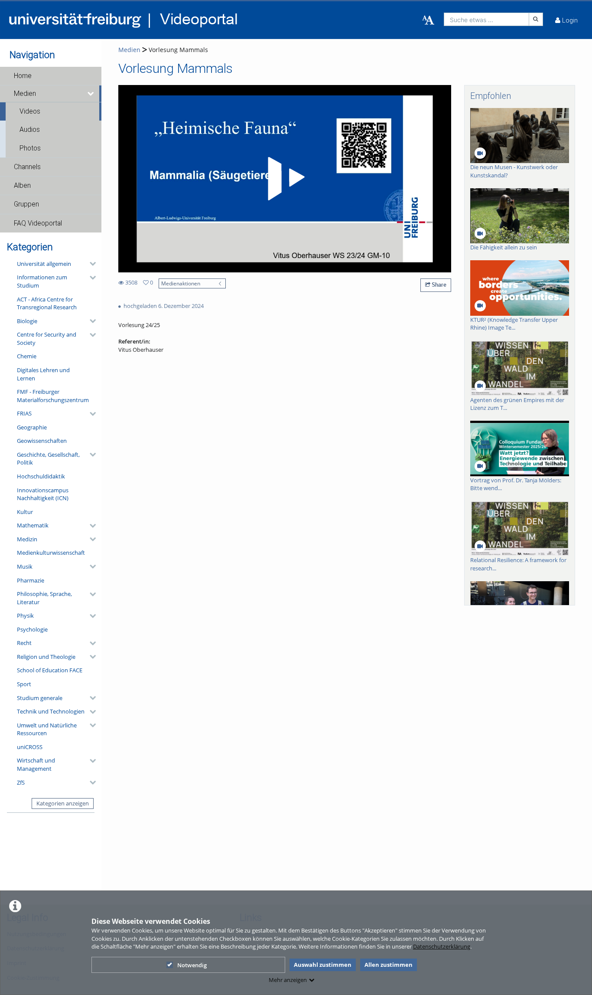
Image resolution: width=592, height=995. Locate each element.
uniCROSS (29, 747)
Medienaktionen (180, 283)
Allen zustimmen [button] (388, 965)
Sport (24, 684)
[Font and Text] (428, 20)
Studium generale (39, 698)
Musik (25, 566)
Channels (27, 167)
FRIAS (24, 413)
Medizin (27, 539)
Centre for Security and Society (46, 339)
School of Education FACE (49, 670)
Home (23, 76)
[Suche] (536, 19)
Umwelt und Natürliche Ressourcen (47, 729)
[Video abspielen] (284, 178)
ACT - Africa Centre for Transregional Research (47, 303)
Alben (22, 186)
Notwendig (192, 965)
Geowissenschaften (42, 441)
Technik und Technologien (51, 711)
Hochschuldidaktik (41, 476)
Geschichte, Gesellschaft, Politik (48, 459)
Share (438, 284)
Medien (25, 94)
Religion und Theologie (46, 657)
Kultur (25, 512)
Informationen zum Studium (42, 281)
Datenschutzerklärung (441, 946)
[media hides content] (91, 93)
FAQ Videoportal (38, 223)
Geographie (32, 427)
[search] (486, 19)
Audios (30, 130)
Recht (24, 643)
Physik (25, 615)
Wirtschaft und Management (36, 764)
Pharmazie (30, 580)
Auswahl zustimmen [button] (322, 965)
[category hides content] (90, 264)
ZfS (21, 782)
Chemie (26, 356)
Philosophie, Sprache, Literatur (44, 598)
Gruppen (26, 204)
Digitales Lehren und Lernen (43, 374)
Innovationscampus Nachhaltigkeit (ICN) (42, 494)
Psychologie (32, 629)
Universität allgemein (44, 264)
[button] (50, 76)
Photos (30, 148)
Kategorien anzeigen (62, 803)
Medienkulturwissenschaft (51, 552)
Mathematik (33, 525)
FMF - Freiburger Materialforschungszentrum (53, 396)
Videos (30, 111)
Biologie (27, 321)
